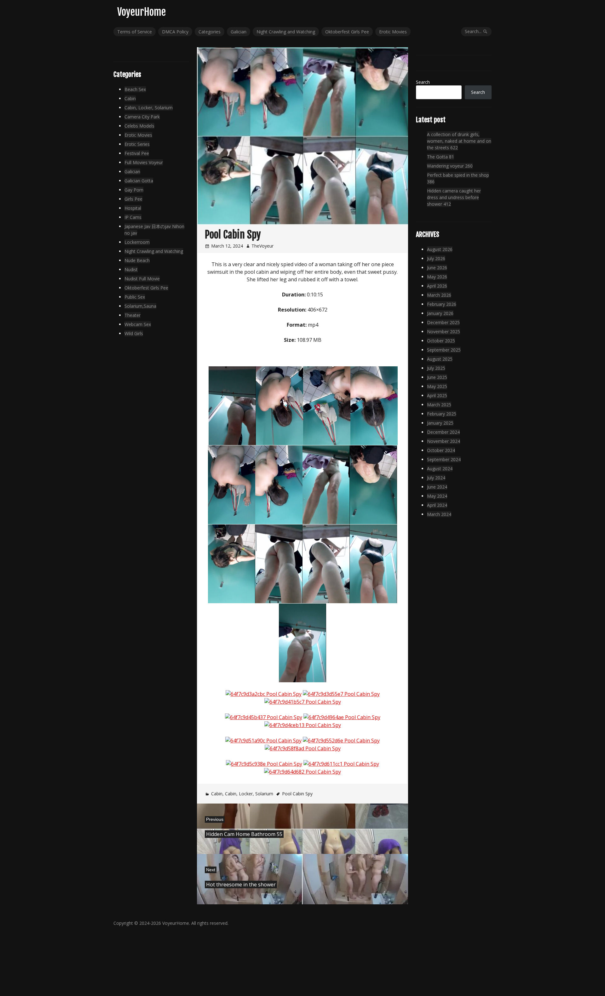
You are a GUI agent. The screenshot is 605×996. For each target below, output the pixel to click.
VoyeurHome (141, 12)
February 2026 (441, 304)
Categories (210, 32)
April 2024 (437, 505)
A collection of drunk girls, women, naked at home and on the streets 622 (459, 141)
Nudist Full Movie (142, 279)
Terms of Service (134, 32)
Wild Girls (133, 333)
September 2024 (444, 459)
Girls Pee (133, 199)
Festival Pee (136, 153)
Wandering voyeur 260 (450, 166)
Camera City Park (142, 117)
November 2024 (443, 441)
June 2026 (437, 268)
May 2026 (437, 277)
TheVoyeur (262, 246)
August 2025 (439, 359)
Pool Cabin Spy (297, 794)
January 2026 (440, 313)
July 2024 (436, 478)
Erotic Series (137, 144)
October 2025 (441, 341)
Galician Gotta (138, 181)
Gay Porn (133, 190)
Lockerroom (137, 242)
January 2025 (440, 423)
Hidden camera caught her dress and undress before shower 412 (454, 197)
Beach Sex (135, 89)
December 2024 (443, 432)
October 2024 (441, 450)
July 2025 (436, 368)
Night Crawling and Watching (285, 32)
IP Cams (132, 217)
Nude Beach (137, 260)
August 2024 (439, 469)
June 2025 (437, 377)
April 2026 (437, 286)
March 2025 (439, 405)
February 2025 (441, 414)
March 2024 (439, 514)
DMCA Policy (175, 32)
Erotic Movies (393, 32)
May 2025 (437, 386)
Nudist (131, 269)
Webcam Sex (137, 324)
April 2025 (437, 395)
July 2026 (436, 258)
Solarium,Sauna (140, 306)
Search (423, 82)
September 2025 (444, 350)
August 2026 (439, 249)
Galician (238, 32)
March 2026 (439, 295)
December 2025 (443, 322)
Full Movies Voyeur (143, 162)
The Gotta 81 (440, 157)
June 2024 (437, 487)
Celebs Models (139, 126)
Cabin (216, 794)
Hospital (132, 208)
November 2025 (443, 332)
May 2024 (437, 496)
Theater (132, 315)
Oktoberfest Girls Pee (347, 32)
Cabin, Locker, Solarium (249, 794)
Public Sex (134, 297)
